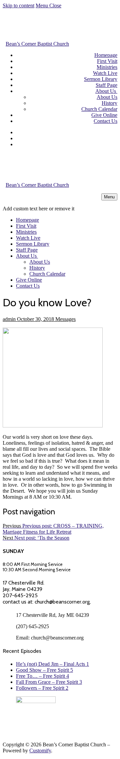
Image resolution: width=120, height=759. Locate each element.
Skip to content (18, 5)
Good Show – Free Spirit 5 (44, 670)
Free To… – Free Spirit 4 (42, 676)
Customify (40, 750)
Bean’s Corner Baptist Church (37, 44)
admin (9, 319)
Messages (65, 319)
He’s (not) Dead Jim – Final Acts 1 (52, 664)
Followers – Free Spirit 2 (42, 688)
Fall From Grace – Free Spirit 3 (49, 682)
